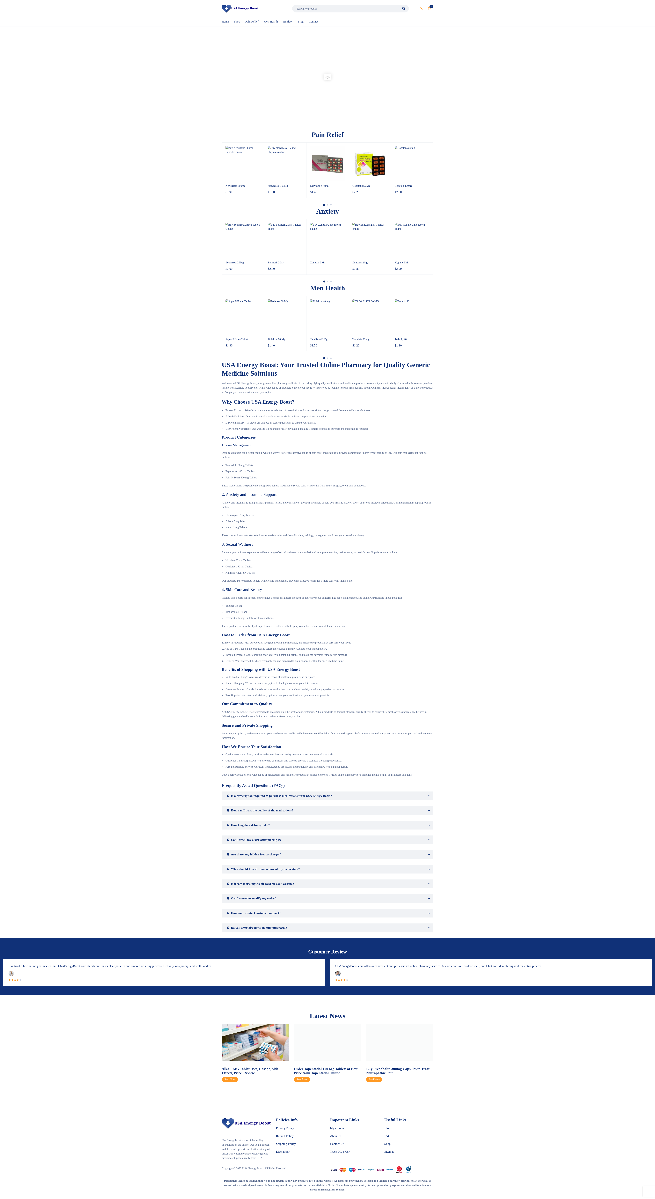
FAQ (387, 1136)
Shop (387, 1143)
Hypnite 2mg (402, 262)
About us (335, 1136)
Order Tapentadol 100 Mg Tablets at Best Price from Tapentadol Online (253, 1071)
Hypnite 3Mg (359, 262)
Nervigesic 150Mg (235, 185)
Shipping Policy (286, 1143)
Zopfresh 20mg (233, 262)
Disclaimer (282, 1151)
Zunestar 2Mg (317, 262)
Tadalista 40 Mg (276, 339)
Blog (387, 1128)
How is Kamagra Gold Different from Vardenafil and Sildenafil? (395, 1071)
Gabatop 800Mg (319, 185)
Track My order (340, 1151)
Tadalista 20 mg (318, 339)
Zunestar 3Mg (275, 262)
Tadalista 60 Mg (234, 339)
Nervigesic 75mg (277, 185)
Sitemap (389, 1151)
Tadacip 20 (358, 339)
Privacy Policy (285, 1128)
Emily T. (21, 973)
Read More (229, 1079)
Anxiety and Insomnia (244, 494)
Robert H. (348, 973)
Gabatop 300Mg (403, 185)
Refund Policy (285, 1136)
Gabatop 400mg (361, 185)
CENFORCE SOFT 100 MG (411, 339)
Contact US (337, 1143)
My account (337, 1128)
